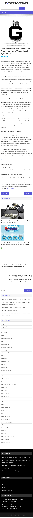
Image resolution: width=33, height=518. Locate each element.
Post (3, 399)
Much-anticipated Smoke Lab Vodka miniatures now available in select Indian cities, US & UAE (16, 221)
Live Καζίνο (5, 387)
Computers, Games (7, 353)
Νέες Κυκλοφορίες (7, 439)
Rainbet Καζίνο (6, 407)
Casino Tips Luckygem (7, 347)
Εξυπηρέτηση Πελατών (8, 436)
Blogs (3, 335)
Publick (4, 404)
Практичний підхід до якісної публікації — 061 (13, 307)
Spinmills (4, 410)
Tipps (3, 425)
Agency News (5, 56)
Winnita (4, 433)
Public (3, 401)
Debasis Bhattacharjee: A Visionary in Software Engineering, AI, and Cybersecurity (29, 193)
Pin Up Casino (5, 396)
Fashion (4, 364)
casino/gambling (6, 350)
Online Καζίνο (5, 393)
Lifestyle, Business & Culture (9, 384)
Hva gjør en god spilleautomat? (9, 310)
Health (4, 376)
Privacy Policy (24, 515)
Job (3, 381)
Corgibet (4, 355)
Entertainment (5, 361)
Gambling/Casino (6, 370)
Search (22, 8)
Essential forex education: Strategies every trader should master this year (16, 314)
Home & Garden (6, 378)
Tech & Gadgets (6, 419)
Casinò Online (5, 344)
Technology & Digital (7, 422)
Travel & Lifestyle (6, 427)
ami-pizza (4, 330)
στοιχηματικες (6, 442)
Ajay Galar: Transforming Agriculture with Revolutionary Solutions (6, 193)
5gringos (4, 324)
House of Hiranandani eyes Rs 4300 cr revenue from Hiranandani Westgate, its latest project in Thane (14, 265)
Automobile (5, 332)
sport (3, 413)
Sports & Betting (6, 416)
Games (4, 373)
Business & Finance (7, 338)
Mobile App (5, 390)
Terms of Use (16, 515)
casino (4, 341)
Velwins (4, 430)
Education (4, 358)
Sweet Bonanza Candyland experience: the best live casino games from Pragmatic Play (16, 303)
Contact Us (9, 515)
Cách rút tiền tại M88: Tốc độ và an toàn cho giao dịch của (16, 299)
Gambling (4, 367)
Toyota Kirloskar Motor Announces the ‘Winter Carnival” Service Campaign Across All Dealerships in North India (15, 243)
